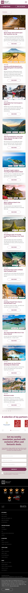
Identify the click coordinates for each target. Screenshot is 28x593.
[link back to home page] (14, 482)
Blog (3, 540)
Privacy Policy (5, 568)
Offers (3, 535)
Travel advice (5, 557)
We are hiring (4, 564)
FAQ (2, 549)
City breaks (4, 529)
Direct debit (4, 553)
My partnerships (5, 555)
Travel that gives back (6, 544)
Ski (2, 531)
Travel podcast (5, 542)
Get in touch (4, 514)
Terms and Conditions (8, 474)
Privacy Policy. (15, 474)
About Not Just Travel (6, 562)
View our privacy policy (14, 585)
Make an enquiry (5, 520)
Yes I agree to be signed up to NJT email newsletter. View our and (14, 473)
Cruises (3, 527)
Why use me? (4, 516)
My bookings (4, 522)
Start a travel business (7, 566)
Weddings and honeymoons (8, 533)
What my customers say (7, 518)
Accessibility (4, 570)
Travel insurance (5, 551)
